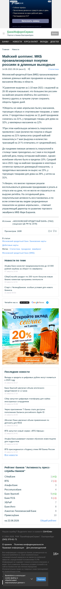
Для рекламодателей (36, 548)
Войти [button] (55, 33)
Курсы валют (31, 42)
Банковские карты (38, 241)
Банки (5, 42)
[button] (3, 33)
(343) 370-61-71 (9, 539)
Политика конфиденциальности (29, 544)
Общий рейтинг (48, 520)
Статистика (53, 69)
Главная (5, 49)
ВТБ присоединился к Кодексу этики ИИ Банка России (30, 449)
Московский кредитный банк (15, 241)
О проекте (7, 544)
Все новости (11, 455)
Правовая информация (13, 548)
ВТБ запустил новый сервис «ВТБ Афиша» (24, 431)
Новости (17, 42)
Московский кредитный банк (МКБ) (18, 253)
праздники (26, 249)
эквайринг (36, 249)
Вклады (44, 42)
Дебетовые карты (10, 245)
